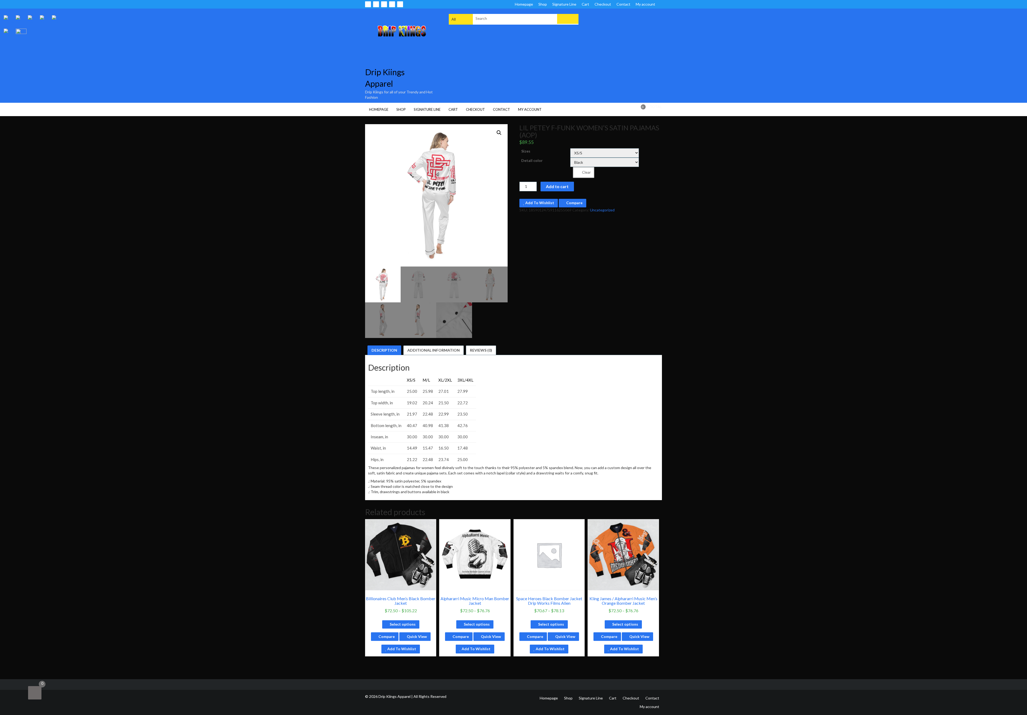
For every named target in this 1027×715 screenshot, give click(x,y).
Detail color (532, 160)
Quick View (416, 636)
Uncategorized (602, 210)
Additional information (433, 350)
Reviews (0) (481, 350)
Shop (542, 4)
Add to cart (557, 186)
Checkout (603, 4)
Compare (574, 202)
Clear (586, 172)
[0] (34, 692)
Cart (585, 4)
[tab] (384, 350)
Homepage (524, 4)
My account (645, 4)
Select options (403, 624)
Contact (623, 4)
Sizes (525, 151)
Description (384, 350)
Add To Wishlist (539, 202)
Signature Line (564, 4)
